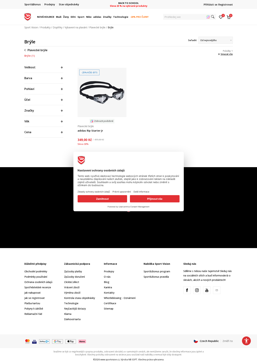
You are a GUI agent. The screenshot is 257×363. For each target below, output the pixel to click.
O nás (107, 276)
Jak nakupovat (32, 292)
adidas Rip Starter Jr (90, 130)
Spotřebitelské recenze (37, 287)
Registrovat (225, 4)
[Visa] (34, 341)
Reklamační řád (33, 314)
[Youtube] (206, 290)
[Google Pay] (57, 341)
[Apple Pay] (70, 341)
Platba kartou (32, 303)
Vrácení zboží (71, 287)
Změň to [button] (228, 341)
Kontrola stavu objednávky (79, 298)
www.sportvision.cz (110, 359)
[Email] (216, 290)
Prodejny (109, 271)
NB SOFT (132, 359)
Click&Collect (71, 282)
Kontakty (109, 292)
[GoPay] (44, 341)
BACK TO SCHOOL (128, 3)
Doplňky (57, 27)
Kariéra (108, 287)
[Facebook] (187, 290)
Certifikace (110, 303)
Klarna (67, 314)
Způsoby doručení (74, 276)
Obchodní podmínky (35, 271)
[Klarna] (82, 341)
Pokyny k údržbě (33, 308)
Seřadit (192, 40)
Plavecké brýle (97, 27)
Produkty (45, 27)
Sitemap (108, 308)
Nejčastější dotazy (75, 308)
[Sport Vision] (27, 16)
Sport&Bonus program (157, 271)
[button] (55, 17)
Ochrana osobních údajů (38, 282)
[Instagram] (196, 290)
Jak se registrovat (34, 298)
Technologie (71, 303)
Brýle (29, 55)
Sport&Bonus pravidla (156, 276)
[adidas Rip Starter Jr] (102, 92)
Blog (106, 282)
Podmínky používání (35, 276)
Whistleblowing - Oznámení (119, 298)
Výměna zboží (72, 292)
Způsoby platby (73, 271)
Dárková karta (72, 319)
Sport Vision (31, 27)
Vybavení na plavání (76, 27)
